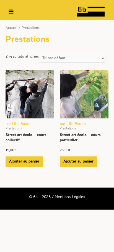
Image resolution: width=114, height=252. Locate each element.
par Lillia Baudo (19, 124)
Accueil (11, 28)
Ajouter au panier (24, 161)
